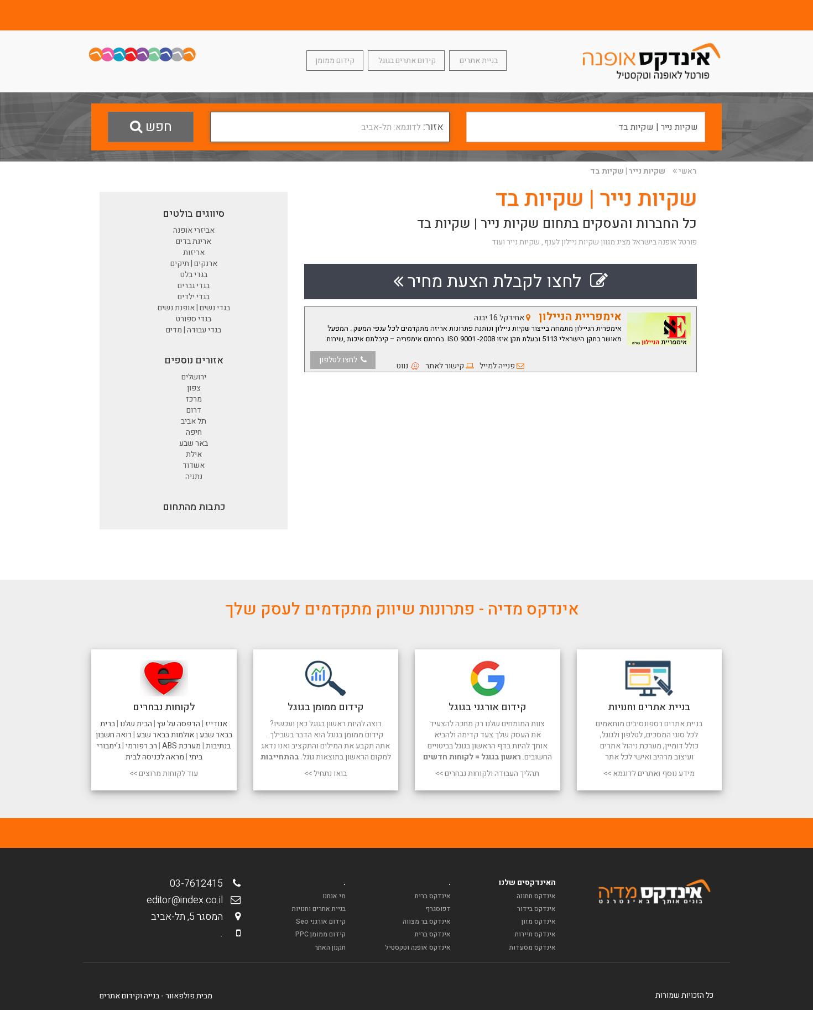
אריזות (194, 252)
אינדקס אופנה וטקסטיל (418, 947)
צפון (194, 388)
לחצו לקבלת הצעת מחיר (496, 281)
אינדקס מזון (539, 921)
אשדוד (194, 465)
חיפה (194, 432)
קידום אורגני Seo (321, 921)
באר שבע (193, 443)
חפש (157, 127)
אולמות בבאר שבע (165, 735)
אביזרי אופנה (194, 230)
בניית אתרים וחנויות (319, 909)
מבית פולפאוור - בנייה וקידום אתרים (156, 996)
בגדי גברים (194, 285)
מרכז (194, 399)
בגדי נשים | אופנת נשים (194, 308)
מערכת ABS (181, 746)
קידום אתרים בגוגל (406, 60)
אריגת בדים (193, 241)
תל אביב (193, 421)
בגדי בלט (193, 274)
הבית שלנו (136, 724)
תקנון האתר (330, 947)
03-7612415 (200, 883)
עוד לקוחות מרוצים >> (163, 773)
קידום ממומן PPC (320, 934)
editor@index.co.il (188, 900)
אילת (194, 454)
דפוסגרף (438, 909)
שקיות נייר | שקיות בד (627, 171)
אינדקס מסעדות (532, 947)
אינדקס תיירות (535, 934)
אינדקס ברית (433, 896)
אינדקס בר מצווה (427, 921)
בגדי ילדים (194, 297)
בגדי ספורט (193, 319)
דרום (193, 410)
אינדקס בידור (536, 909)
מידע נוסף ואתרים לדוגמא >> (649, 773)
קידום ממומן (335, 60)
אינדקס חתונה (536, 896)
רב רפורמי (141, 746)
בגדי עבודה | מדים (193, 330)
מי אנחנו (334, 896)
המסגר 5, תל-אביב (190, 916)
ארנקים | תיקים (193, 263)
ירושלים (193, 377)
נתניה (193, 476)
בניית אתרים (478, 60)
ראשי (688, 171)
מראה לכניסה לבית (155, 757)
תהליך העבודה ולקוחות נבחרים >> (487, 773)
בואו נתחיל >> (325, 773)
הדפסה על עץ (178, 724)
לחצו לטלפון (340, 360)
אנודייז (216, 724)
